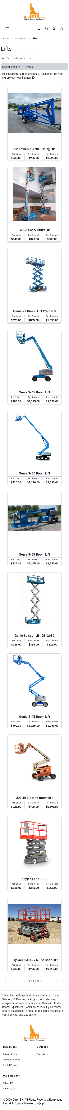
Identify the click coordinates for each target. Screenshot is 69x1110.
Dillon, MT (8, 1083)
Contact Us (42, 1054)
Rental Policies (10, 1064)
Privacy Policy (10, 1054)
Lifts (35, 38)
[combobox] (13, 58)
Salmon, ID (20, 38)
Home (6, 38)
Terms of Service (11, 1059)
